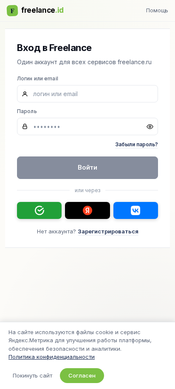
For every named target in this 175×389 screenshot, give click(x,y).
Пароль (27, 111)
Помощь (157, 10)
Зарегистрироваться (108, 231)
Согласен (82, 375)
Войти (88, 167)
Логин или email (37, 78)
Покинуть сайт (32, 375)
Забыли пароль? (136, 144)
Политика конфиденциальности (51, 356)
